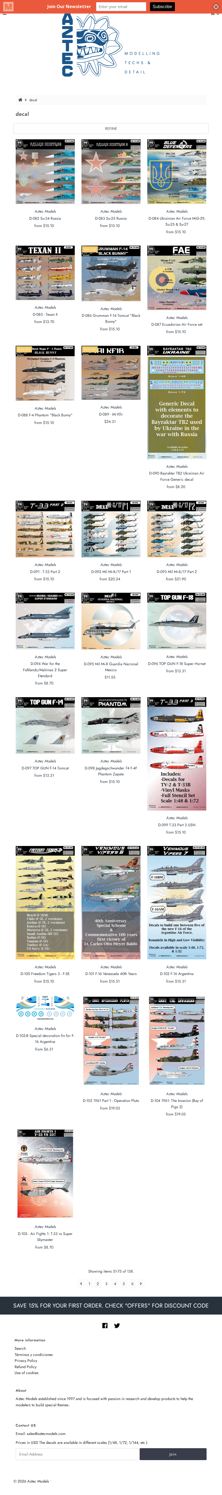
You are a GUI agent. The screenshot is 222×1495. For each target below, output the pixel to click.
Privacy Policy (26, 1360)
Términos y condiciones (34, 1354)
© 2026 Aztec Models (31, 1481)
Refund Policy (26, 1366)
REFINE (111, 128)
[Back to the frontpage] (21, 100)
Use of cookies (26, 1372)
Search (20, 1348)
